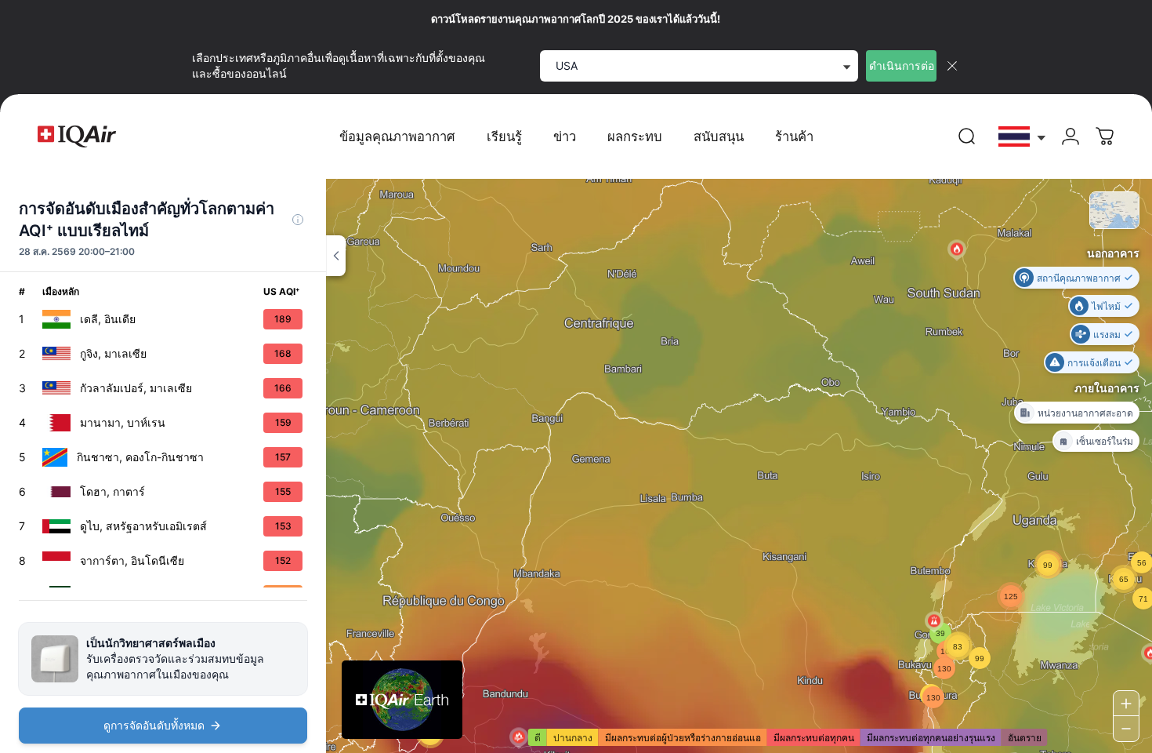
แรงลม (1107, 333)
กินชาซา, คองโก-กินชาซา (140, 457)
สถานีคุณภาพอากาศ (1079, 277)
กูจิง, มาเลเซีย (113, 353)
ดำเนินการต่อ (901, 65)
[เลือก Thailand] (1022, 136)
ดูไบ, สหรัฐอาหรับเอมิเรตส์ (143, 526)
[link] (967, 136)
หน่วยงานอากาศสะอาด (1085, 412)
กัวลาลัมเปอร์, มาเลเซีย (136, 388)
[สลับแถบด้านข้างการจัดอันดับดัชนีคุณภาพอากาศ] (336, 255)
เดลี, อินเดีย (108, 319)
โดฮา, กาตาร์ (112, 491)
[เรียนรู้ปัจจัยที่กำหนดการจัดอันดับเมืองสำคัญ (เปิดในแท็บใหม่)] (297, 219)
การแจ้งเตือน (1094, 362)
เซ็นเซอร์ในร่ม (1104, 440)
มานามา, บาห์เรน (122, 422)
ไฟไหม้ (1106, 305)
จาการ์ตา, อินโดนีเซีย (132, 560)
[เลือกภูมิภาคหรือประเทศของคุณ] (1022, 136)
